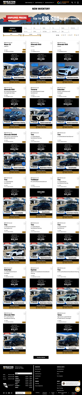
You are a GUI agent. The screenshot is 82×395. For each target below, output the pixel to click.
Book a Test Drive (15, 82)
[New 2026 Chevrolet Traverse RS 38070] (41, 115)
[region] (41, 18)
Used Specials (37, 376)
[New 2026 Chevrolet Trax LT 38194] (41, 250)
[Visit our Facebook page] (4, 393)
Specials (36, 378)
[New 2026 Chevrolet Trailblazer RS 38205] (41, 205)
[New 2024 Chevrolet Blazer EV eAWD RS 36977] (14, 70)
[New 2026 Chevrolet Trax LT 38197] (41, 160)
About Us (59, 383)
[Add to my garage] (24, 43)
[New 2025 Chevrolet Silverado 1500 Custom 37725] (67, 70)
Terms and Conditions (44, 393)
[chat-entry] (77, 389)
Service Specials (60, 371)
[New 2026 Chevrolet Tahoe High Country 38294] (67, 341)
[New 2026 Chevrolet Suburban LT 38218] (14, 296)
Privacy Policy (53, 393)
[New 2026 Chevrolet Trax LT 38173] (14, 205)
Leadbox (73, 393)
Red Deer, (17, 368)
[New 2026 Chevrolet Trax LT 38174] (67, 160)
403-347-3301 (11, 374)
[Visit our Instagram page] (11, 393)
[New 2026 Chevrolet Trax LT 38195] (67, 250)
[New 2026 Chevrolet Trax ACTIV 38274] (67, 296)
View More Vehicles (41, 357)
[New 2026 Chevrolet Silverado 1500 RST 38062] (14, 115)
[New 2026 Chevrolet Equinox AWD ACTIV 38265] (41, 296)
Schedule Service (60, 369)
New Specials (37, 371)
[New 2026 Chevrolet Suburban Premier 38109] (67, 115)
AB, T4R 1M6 (21, 368)
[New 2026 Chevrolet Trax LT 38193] (14, 250)
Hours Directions (60, 390)
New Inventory (28, 2)
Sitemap (37, 392)
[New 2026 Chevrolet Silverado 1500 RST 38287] (14, 341)
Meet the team (60, 388)
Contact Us (59, 385)
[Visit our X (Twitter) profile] (6, 393)
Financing (37, 383)
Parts (58, 373)
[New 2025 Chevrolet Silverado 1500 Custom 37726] (41, 70)
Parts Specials (60, 376)
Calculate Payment (14, 80)
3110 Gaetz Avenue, (18, 366)
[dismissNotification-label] (79, 381)
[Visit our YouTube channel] (9, 393)
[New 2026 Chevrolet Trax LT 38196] (67, 205)
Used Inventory (38, 2)
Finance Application (39, 385)
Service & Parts (49, 2)
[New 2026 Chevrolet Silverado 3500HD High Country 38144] (14, 160)
